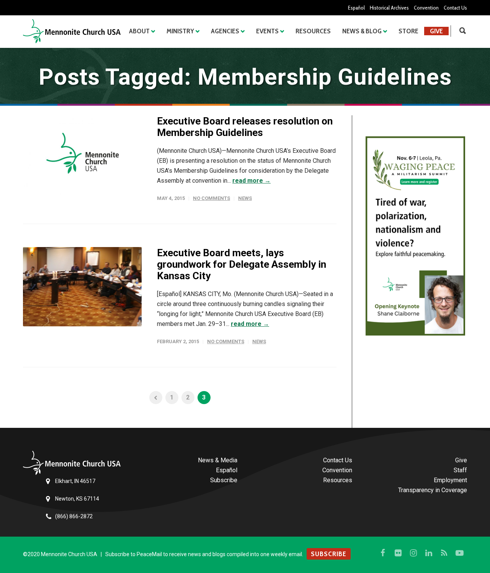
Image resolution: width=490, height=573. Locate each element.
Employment (450, 480)
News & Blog (362, 31)
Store (408, 31)
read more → (251, 180)
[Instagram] (413, 553)
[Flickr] (398, 553)
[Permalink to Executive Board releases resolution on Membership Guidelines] (82, 155)
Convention (426, 7)
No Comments (211, 198)
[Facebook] (382, 553)
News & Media (217, 460)
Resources (313, 31)
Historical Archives (389, 7)
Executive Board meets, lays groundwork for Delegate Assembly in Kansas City (241, 264)
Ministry (180, 31)
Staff (460, 470)
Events (267, 31)
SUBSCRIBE (328, 554)
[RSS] (444, 553)
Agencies (225, 31)
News (245, 198)
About (139, 31)
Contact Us (455, 7)
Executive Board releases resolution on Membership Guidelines (245, 126)
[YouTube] (459, 553)
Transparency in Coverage (432, 490)
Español (356, 7)
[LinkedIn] (428, 553)
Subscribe (223, 480)
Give (436, 31)
